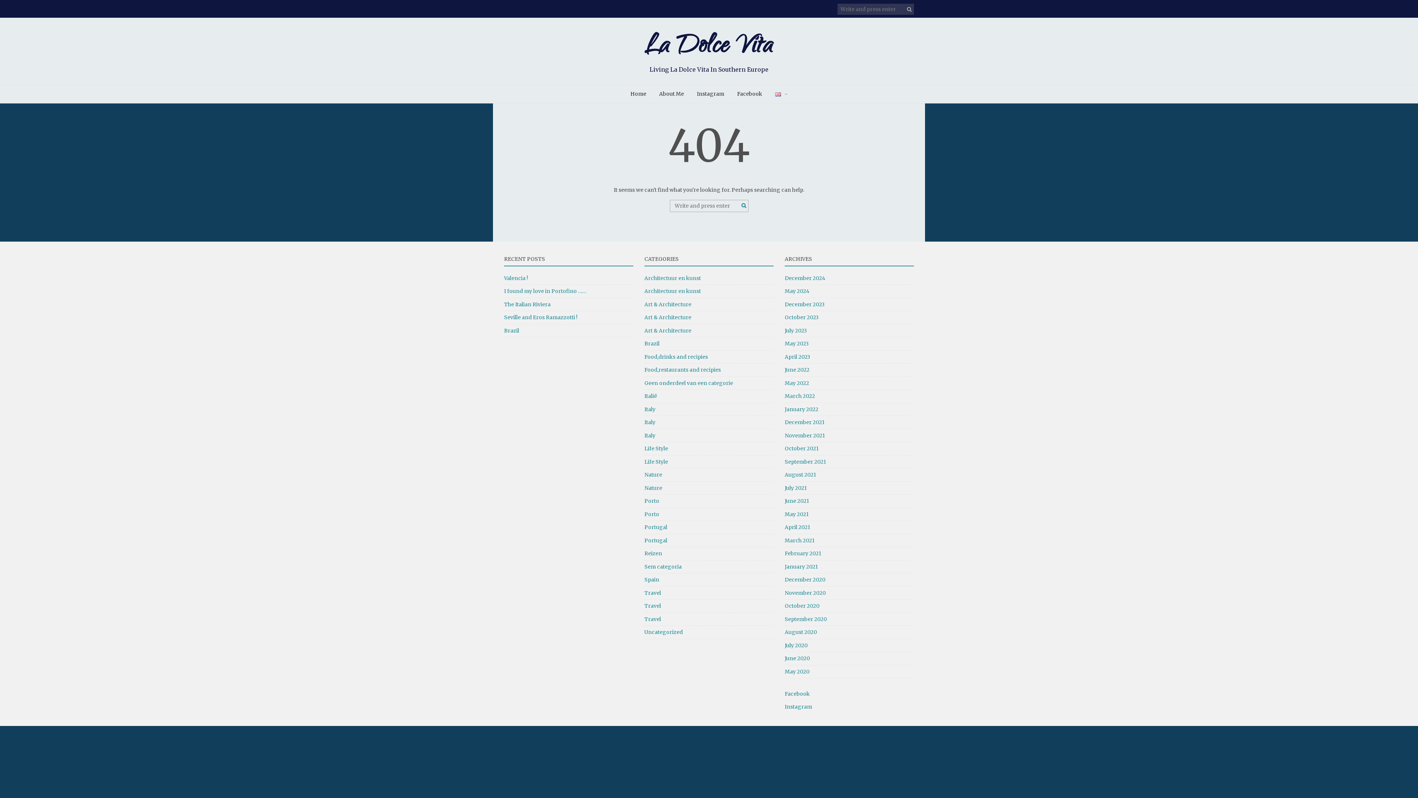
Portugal (655, 527)
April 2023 (797, 357)
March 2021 (800, 540)
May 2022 (797, 383)
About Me (671, 94)
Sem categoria (663, 566)
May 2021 (797, 514)
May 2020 (797, 671)
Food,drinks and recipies (676, 357)
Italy (649, 409)
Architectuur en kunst (672, 278)
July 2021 (796, 488)
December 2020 (805, 579)
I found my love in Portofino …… (545, 291)
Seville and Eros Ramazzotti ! (541, 317)
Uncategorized (663, 632)
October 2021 (802, 448)
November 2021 (805, 435)
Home (638, 94)
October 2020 (802, 606)
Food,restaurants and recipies (682, 369)
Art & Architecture (667, 304)
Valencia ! (516, 278)
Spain (651, 579)
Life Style (656, 448)
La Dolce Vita (709, 47)
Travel (652, 593)
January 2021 (801, 566)
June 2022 (797, 369)
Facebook (749, 94)
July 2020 (796, 645)
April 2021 (797, 527)
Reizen (653, 553)
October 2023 (802, 317)
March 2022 (800, 396)
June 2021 (797, 501)
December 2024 (805, 278)
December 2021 (805, 422)
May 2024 (797, 291)
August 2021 (800, 474)
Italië (650, 396)
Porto (651, 501)
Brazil (511, 330)
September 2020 (806, 619)
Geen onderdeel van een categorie (688, 383)
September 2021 (805, 461)
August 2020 (801, 632)
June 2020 (797, 658)
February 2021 (803, 553)
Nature (653, 474)
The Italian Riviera (527, 304)
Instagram (710, 94)
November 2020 (805, 593)
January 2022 (801, 409)
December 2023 (805, 304)
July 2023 (796, 330)
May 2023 (797, 343)
